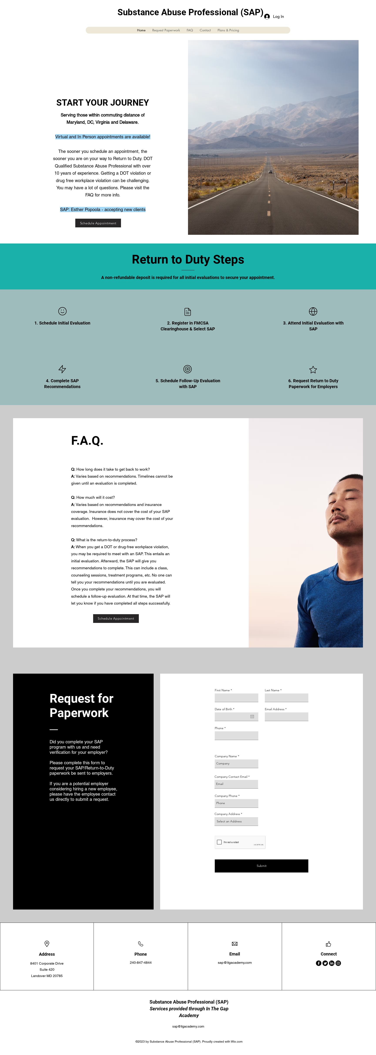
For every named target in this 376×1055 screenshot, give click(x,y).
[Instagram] (338, 963)
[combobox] (236, 821)
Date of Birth (225, 709)
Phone (219, 728)
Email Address (274, 709)
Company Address (227, 813)
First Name (222, 690)
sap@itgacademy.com (235, 962)
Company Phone (226, 795)
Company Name (226, 756)
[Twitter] (325, 963)
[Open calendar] (252, 716)
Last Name (272, 690)
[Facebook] (318, 963)
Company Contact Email (231, 776)
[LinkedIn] (331, 963)
